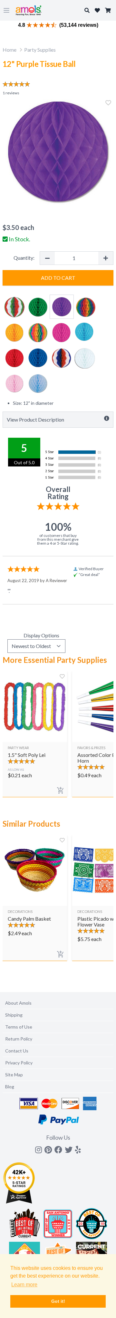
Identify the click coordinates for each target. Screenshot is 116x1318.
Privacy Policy (19, 1062)
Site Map (14, 1074)
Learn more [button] (24, 1284)
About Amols (18, 1003)
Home (9, 50)
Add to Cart (58, 278)
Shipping (14, 1015)
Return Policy (18, 1038)
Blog (9, 1086)
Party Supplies (40, 50)
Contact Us (16, 1050)
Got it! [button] (58, 1301)
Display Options (41, 635)
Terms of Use (18, 1027)
